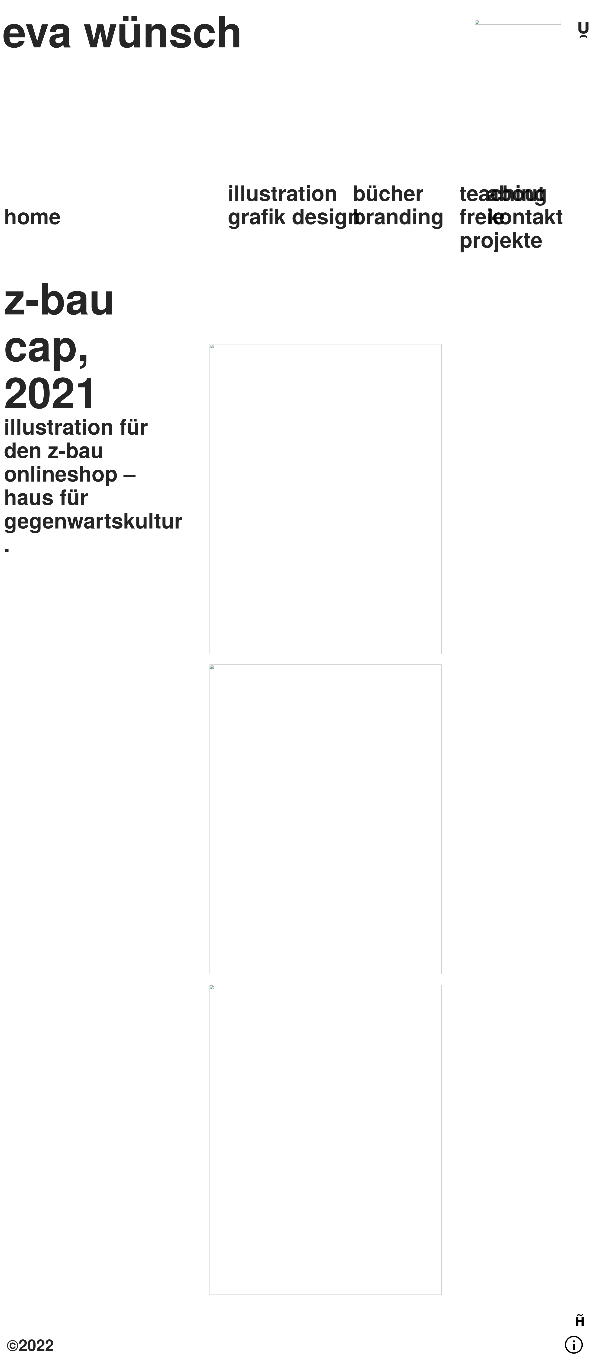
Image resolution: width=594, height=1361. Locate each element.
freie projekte (500, 227)
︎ (580, 1319)
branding (398, 215)
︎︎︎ (583, 25)
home (32, 215)
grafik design (294, 215)
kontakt (528, 215)
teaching (503, 192)
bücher (388, 192)
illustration (282, 192)
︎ (574, 1344)
